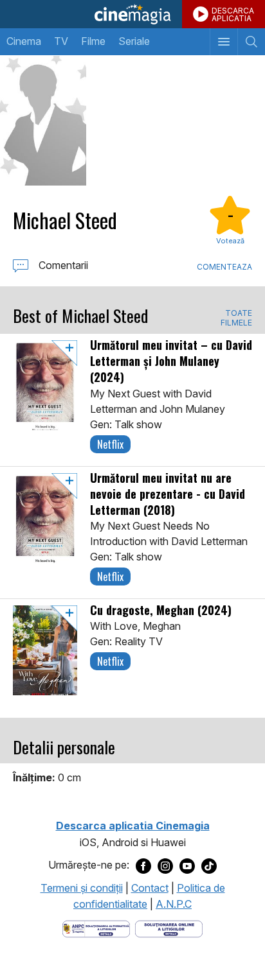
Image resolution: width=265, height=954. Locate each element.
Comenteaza (224, 267)
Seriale (134, 41)
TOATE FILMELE (236, 318)
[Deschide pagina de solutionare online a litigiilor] (169, 927)
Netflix (110, 444)
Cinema (23, 41)
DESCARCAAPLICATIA (233, 14)
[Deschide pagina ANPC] (96, 927)
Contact (150, 887)
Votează (230, 240)
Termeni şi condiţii (82, 887)
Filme (93, 41)
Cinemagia (132, 14)
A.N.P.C (174, 904)
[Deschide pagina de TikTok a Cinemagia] (209, 865)
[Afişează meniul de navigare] (223, 41)
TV (61, 41)
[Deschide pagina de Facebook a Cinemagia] (143, 865)
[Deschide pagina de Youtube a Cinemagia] (187, 865)
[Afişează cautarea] (251, 41)
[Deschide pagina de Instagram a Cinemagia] (165, 865)
